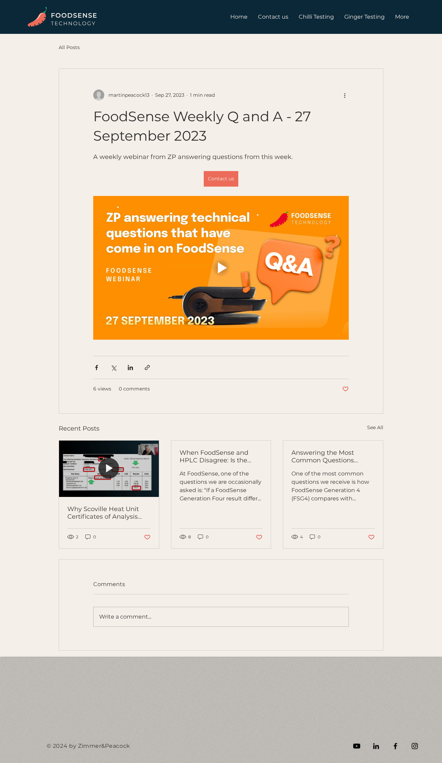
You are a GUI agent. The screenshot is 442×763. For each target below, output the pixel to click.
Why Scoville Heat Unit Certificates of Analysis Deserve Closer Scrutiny (104, 512)
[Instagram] (415, 746)
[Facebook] (395, 746)
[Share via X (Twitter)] (113, 367)
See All (375, 427)
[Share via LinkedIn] (130, 367)
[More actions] (344, 95)
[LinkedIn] (376, 746)
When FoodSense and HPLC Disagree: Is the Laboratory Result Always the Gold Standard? (219, 456)
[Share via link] (147, 367)
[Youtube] (357, 746)
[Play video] (221, 268)
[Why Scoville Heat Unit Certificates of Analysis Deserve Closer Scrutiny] (109, 469)
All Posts (69, 47)
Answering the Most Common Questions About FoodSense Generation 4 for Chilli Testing (325, 456)
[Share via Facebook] (96, 367)
